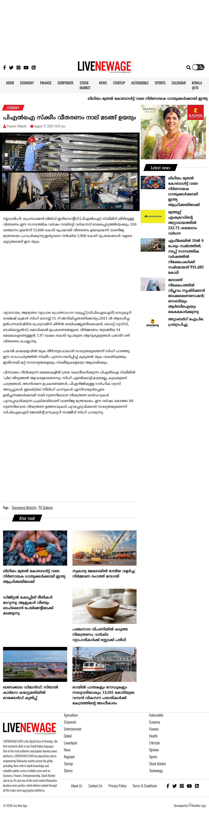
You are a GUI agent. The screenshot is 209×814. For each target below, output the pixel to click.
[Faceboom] (4, 67)
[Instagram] (18, 67)
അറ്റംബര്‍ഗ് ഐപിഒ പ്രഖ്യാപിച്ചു (185, 322)
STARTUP (119, 82)
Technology (156, 770)
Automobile (156, 714)
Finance (154, 728)
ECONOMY (27, 82)
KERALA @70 (197, 85)
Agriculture (71, 714)
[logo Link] (104, 70)
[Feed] (197, 785)
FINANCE (45, 82)
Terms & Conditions (145, 785)
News (67, 749)
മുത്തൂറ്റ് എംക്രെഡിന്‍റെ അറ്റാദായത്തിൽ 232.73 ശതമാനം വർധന (182, 223)
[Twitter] (11, 67)
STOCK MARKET (85, 85)
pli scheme (46, 507)
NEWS (103, 82)
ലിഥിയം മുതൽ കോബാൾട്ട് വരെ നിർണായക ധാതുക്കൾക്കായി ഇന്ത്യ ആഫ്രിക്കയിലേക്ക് (34, 576)
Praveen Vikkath (16, 126)
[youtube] (189, 785)
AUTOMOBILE (140, 82)
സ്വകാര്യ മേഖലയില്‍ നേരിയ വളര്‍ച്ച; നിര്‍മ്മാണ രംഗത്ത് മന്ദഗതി (103, 574)
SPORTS (160, 82)
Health (153, 735)
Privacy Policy (118, 785)
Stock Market (157, 763)
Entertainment (72, 728)
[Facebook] (167, 785)
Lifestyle (154, 742)
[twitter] (174, 785)
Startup (68, 763)
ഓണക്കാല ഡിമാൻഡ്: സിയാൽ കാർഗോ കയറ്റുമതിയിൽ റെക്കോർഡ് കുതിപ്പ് (30, 692)
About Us (76, 785)
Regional (69, 756)
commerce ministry (24, 507)
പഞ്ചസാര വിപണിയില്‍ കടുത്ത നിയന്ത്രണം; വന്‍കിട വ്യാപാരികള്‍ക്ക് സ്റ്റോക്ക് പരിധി (100, 634)
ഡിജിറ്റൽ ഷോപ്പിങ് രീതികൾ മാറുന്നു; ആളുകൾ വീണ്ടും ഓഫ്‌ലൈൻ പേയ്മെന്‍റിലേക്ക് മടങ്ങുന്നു (28, 605)
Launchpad (70, 742)
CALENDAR (179, 82)
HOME (10, 82)
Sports (153, 756)
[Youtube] (26, 67)
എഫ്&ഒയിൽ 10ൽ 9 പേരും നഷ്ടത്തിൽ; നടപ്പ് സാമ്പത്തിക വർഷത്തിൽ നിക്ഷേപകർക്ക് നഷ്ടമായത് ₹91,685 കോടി (186, 257)
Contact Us (95, 785)
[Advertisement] (104, 28)
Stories (68, 770)
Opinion (154, 749)
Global (68, 735)
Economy (154, 721)
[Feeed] (34, 67)
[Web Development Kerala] (197, 805)
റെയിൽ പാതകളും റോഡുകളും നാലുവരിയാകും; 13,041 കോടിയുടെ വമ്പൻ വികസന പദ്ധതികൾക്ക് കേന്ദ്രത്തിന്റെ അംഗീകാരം (103, 695)
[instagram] (182, 785)
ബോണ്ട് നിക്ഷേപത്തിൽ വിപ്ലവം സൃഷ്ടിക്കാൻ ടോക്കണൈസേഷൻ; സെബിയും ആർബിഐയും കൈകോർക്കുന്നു (186, 296)
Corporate (70, 721)
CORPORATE (65, 82)
